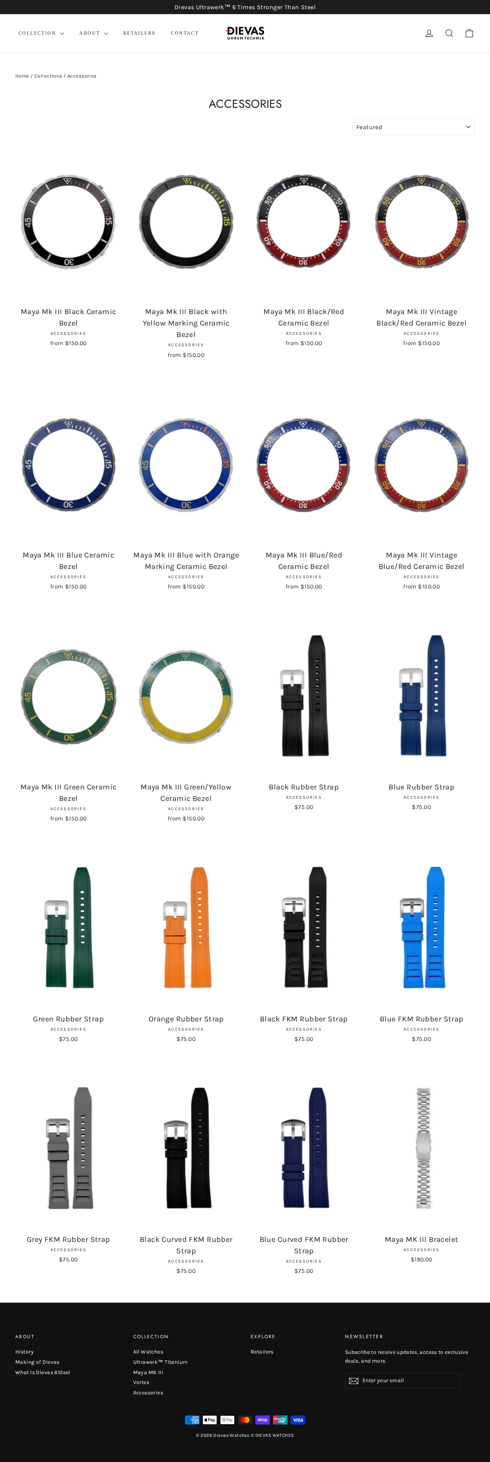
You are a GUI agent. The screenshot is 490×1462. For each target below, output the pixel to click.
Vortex (141, 1382)
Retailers (139, 33)
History (24, 1352)
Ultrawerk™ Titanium (160, 1362)
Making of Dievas (37, 1362)
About (90, 33)
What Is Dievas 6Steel (42, 1372)
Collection (38, 33)
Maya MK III (148, 1372)
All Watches (148, 1352)
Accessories (148, 1392)
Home (22, 76)
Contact (185, 33)
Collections (48, 76)
